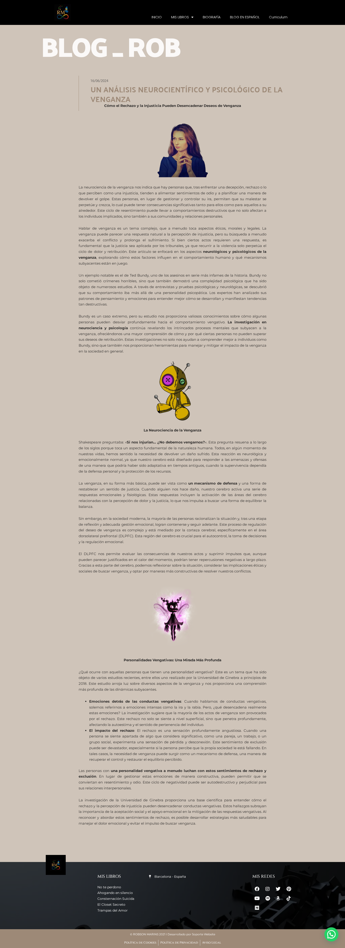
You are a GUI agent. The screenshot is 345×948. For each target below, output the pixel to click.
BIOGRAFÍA (212, 17)
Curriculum (278, 17)
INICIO (157, 17)
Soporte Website (203, 934)
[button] (331, 934)
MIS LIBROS (180, 17)
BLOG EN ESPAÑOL (245, 17)
